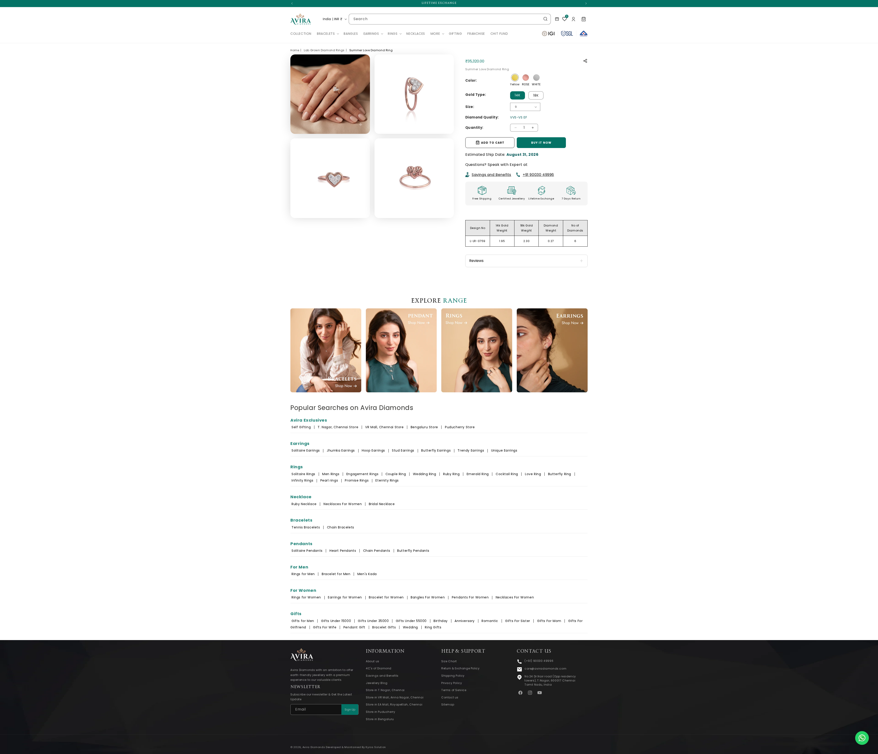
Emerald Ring (478, 474)
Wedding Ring (424, 474)
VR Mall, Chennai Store (384, 427)
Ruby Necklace (304, 504)
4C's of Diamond (378, 669)
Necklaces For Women (343, 504)
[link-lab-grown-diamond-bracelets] (325, 350)
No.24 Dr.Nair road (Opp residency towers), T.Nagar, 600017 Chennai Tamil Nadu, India (550, 680)
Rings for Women (306, 597)
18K (536, 95)
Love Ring (533, 474)
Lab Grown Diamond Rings (324, 50)
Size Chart (449, 661)
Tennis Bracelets (306, 527)
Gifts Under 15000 (336, 621)
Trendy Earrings (471, 450)
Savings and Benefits (491, 174)
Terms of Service (453, 690)
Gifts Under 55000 (411, 621)
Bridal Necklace (382, 504)
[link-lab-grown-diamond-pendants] (401, 350)
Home (294, 50)
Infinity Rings (302, 480)
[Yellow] (515, 77)
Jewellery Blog (376, 683)
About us (372, 661)
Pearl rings (329, 480)
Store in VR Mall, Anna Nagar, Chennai (394, 697)
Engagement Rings (362, 474)
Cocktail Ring (507, 474)
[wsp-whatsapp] (862, 738)
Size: (469, 106)
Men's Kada (367, 574)
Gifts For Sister (517, 621)
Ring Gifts (433, 627)
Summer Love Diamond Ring (371, 50)
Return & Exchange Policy (460, 669)
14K (517, 95)
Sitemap (447, 705)
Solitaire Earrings (306, 450)
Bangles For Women (428, 597)
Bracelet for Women (386, 597)
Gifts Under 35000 (373, 621)
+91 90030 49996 (538, 174)
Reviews (476, 260)
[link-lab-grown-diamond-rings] (476, 350)
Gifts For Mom (549, 621)
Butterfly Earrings (436, 450)
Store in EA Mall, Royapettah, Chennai (394, 705)
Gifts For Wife (324, 627)
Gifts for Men (303, 621)
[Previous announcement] (292, 3)
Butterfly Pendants (413, 550)
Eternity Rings (387, 480)
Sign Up (350, 709)
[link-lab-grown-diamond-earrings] (552, 350)
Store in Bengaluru (380, 719)
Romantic (490, 621)
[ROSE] (525, 77)
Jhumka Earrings (341, 450)
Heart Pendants (342, 550)
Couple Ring (395, 474)
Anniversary (465, 621)
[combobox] (450, 19)
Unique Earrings (504, 450)
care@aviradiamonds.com (545, 669)
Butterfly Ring (559, 474)
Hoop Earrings (373, 450)
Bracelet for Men (336, 574)
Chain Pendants (376, 550)
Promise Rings (357, 480)
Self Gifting (301, 427)
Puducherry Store (460, 427)
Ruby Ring (451, 474)
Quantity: (474, 127)
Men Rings (330, 474)
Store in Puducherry (380, 712)
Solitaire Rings (303, 474)
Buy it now (541, 142)
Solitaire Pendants (307, 550)
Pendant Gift (354, 627)
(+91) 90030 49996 (539, 661)
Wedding (410, 627)
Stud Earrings (403, 450)
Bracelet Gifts (384, 627)
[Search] (546, 19)
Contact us (449, 697)
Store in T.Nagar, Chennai (385, 690)
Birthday (441, 621)
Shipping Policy (453, 676)
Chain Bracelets (340, 527)
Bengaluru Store (425, 427)
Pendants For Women (470, 597)
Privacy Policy (451, 683)
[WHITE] (536, 77)
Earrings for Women (345, 597)
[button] (327, 33)
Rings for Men (303, 574)
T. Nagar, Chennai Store (338, 427)
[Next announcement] (586, 3)
